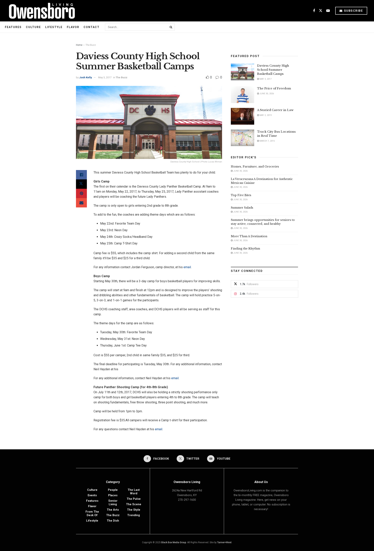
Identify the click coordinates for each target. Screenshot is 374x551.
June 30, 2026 (266, 93)
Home (79, 45)
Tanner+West (224, 542)
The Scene (133, 504)
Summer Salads (242, 207)
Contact (92, 27)
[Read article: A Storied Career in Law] (242, 116)
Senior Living (112, 502)
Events (92, 495)
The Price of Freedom (274, 88)
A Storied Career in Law (275, 110)
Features (13, 27)
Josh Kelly (85, 77)
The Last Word (134, 491)
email (187, 267)
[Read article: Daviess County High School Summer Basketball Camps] (242, 71)
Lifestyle (54, 27)
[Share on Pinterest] (81, 193)
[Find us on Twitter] (320, 10)
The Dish (113, 520)
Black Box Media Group (173, 542)
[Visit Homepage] (40, 10)
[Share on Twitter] (81, 184)
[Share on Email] (81, 202)
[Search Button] (171, 27)
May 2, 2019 (265, 115)
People (113, 490)
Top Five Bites (241, 195)
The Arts (113, 509)
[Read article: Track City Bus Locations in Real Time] (242, 138)
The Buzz (91, 45)
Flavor (73, 27)
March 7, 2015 (267, 141)
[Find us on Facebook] (314, 10)
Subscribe (353, 10)
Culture (33, 27)
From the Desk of (92, 513)
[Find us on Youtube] (328, 10)
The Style (133, 509)
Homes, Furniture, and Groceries (255, 166)
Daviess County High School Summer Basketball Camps (273, 70)
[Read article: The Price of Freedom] (242, 94)
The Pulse (134, 499)
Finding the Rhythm (245, 248)
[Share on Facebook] (81, 174)
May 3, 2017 (104, 77)
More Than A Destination (249, 236)
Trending (133, 515)
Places (112, 495)
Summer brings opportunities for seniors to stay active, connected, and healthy (263, 222)
